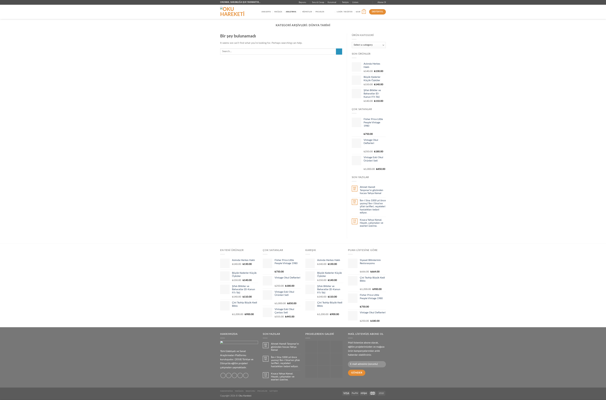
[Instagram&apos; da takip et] (364, 2)
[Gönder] (339, 51)
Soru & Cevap (318, 2)
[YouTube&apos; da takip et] (370, 2)
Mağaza (278, 12)
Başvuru (250, 391)
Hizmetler (307, 12)
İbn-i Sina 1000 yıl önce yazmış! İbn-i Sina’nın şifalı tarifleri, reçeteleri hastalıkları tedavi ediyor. (373, 206)
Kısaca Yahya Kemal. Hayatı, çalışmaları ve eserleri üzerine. (371, 223)
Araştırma (291, 12)
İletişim (345, 2)
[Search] (332, 12)
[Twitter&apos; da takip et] (367, 2)
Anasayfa (266, 12)
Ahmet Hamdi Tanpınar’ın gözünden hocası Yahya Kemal (371, 190)
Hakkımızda (226, 391)
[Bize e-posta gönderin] (234, 375)
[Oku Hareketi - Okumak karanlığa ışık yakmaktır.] (238, 12)
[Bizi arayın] (240, 375)
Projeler (319, 12)
